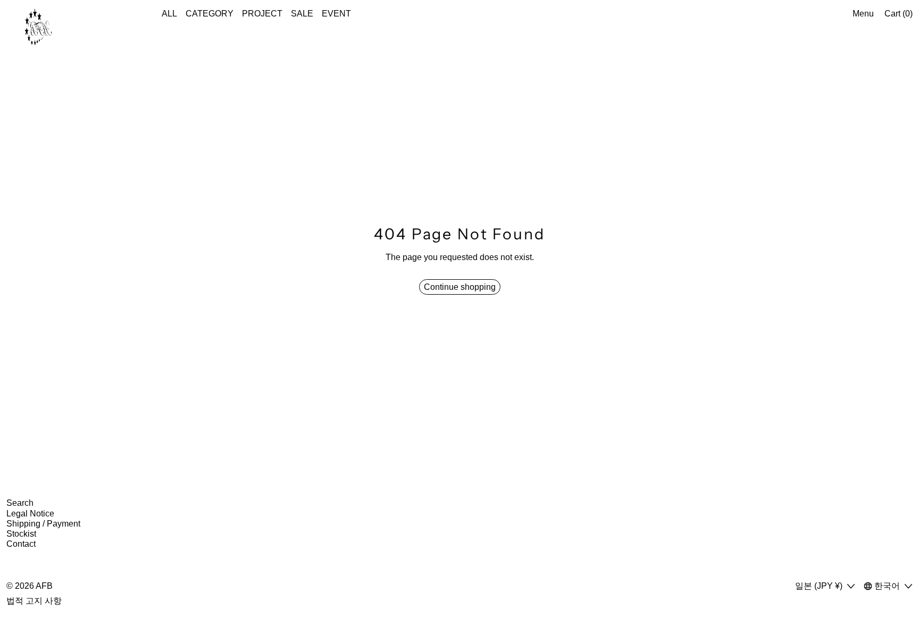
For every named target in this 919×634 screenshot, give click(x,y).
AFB (44, 585)
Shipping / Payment (43, 523)
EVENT (336, 13)
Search (20, 502)
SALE (302, 13)
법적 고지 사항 (34, 600)
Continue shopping (460, 286)
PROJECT (262, 13)
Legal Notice (30, 513)
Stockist (21, 533)
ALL (169, 13)
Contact (21, 543)
